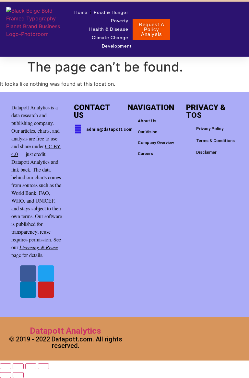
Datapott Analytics (65, 331)
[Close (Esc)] (43, 366)
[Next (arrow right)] (18, 375)
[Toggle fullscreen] (18, 366)
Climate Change (110, 37)
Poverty (119, 20)
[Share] (30, 366)
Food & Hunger (111, 12)
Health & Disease (108, 29)
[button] (151, 29)
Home (81, 12)
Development (117, 46)
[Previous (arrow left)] (5, 375)
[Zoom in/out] (5, 366)
